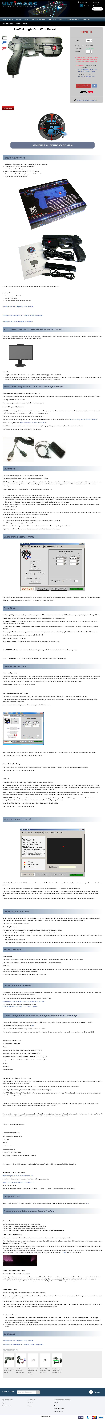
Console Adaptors (7, 23)
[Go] (38, 1392)
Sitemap (30, 1406)
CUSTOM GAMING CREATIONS (86, 69)
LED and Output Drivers (72, 19)
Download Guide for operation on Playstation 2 (18, 321)
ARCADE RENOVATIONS (86, 71)
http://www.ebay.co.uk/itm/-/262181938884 (83, 419)
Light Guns (52, 19)
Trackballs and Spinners (39, 19)
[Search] (101, 9)
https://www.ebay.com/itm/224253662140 (32, 423)
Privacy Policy (58, 1411)
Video (60, 19)
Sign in (4, 1403)
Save (91, 92)
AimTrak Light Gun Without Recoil (8, 1370)
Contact (25, 23)
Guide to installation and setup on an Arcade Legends (20, 1006)
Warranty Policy (59, 1408)
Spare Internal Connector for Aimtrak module (33, 1371)
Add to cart (83, 85)
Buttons (27, 19)
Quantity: (77, 51)
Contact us (31, 1403)
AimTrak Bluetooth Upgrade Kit (20, 1370)
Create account (6, 1406)
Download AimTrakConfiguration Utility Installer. (18, 306)
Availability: (78, 49)
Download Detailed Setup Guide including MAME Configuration (23, 315)
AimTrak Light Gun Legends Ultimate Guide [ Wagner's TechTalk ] (24, 1001)
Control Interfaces (7, 19)
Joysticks (18, 19)
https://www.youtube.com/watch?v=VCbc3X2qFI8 (18, 1176)
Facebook (97, 1392)
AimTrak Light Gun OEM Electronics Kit (56, 1370)
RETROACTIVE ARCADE (86, 76)
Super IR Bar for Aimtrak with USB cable (45, 1370)
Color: (77, 40)
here (32, 1025)
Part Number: (79, 46)
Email (64, 1252)
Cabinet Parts (86, 19)
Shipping (56, 1403)
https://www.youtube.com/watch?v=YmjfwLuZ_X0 (18, 1182)
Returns (56, 1406)
